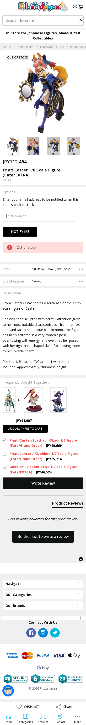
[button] (81, 19)
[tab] (67, 504)
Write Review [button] (43, 483)
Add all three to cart (25, 429)
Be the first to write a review (43, 536)
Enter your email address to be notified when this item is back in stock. (41, 202)
